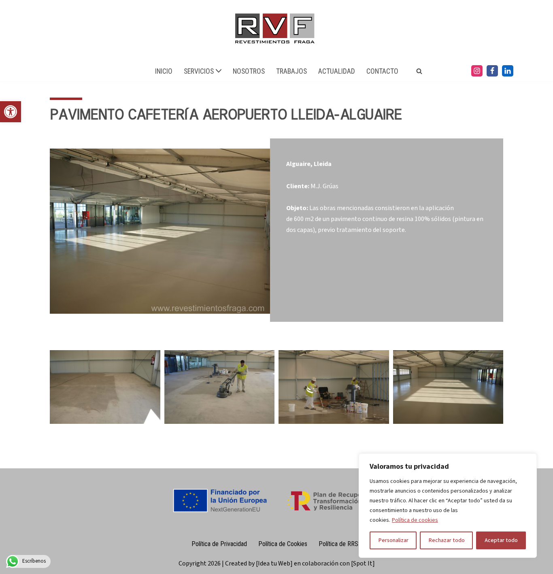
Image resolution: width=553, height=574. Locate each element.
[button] (218, 71)
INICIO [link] (163, 71)
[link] (10, 111)
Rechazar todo (446, 540)
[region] (448, 505)
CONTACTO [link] (382, 71)
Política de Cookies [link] (282, 544)
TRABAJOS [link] (291, 71)
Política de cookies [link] (415, 520)
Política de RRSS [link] (340, 544)
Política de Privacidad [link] (219, 544)
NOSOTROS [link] (249, 71)
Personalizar (393, 540)
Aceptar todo (501, 540)
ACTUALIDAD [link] (336, 71)
